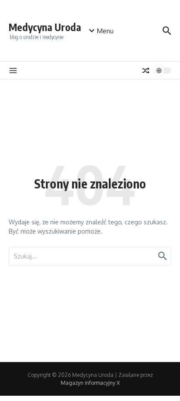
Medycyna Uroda (45, 27)
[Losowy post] (145, 70)
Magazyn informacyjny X (90, 383)
